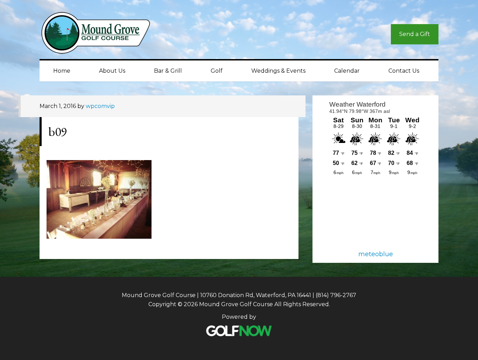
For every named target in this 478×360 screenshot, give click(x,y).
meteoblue (375, 254)
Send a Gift (414, 34)
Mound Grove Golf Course (103, 34)
